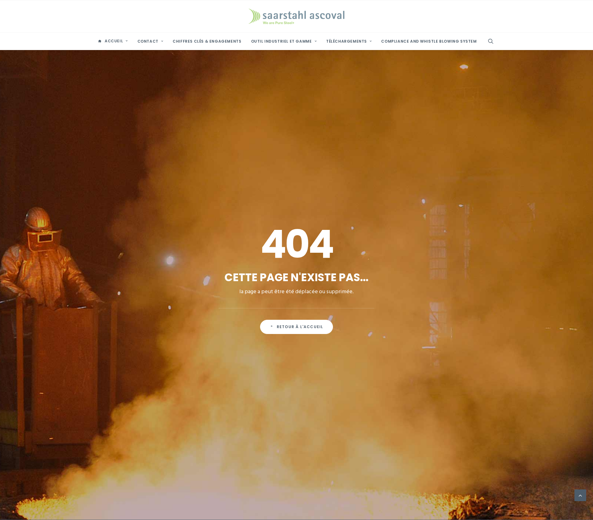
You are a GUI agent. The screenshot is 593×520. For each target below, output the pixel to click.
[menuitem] (113, 41)
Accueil (114, 41)
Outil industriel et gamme (281, 41)
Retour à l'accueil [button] (300, 326)
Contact (147, 41)
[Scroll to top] (580, 495)
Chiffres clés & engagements (207, 41)
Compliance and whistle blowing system (429, 41)
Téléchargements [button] (346, 41)
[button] (493, 41)
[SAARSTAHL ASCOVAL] (296, 16)
